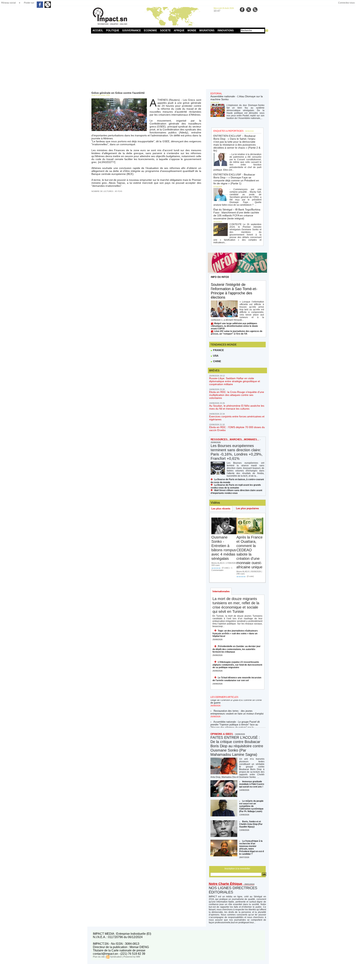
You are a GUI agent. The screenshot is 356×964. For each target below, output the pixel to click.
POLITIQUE (112, 30)
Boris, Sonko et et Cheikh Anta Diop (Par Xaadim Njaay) (251, 824)
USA (215, 355)
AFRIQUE (179, 30)
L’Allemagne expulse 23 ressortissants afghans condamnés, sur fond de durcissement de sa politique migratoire (237, 665)
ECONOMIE (150, 30)
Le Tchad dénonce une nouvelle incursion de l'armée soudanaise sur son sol (236, 679)
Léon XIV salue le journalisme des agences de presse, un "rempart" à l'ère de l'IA (236, 332)
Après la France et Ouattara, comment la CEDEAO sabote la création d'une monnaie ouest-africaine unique (249, 552)
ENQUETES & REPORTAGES (228, 131)
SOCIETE (165, 30)
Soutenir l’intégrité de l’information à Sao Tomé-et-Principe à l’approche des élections (234, 290)
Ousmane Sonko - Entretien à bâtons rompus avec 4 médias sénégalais (223, 548)
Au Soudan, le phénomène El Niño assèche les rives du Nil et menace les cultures (236, 407)
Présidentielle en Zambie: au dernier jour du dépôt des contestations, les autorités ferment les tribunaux (236, 649)
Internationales (221, 591)
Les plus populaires (247, 508)
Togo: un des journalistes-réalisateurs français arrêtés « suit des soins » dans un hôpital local (235, 633)
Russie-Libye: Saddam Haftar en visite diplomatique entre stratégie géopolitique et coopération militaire (234, 381)
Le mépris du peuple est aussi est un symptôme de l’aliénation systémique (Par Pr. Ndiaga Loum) (251, 806)
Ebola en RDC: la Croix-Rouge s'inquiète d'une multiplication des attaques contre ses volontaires (236, 394)
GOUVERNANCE (131, 30)
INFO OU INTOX (220, 277)
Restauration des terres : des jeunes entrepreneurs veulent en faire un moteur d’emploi (236, 707)
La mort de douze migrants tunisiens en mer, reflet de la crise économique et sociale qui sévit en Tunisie (235, 605)
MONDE (191, 30)
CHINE (216, 361)
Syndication (116, 956)
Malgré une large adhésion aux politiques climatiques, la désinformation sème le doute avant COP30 (234, 326)
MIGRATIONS (207, 30)
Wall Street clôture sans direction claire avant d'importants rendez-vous (236, 491)
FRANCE (218, 350)
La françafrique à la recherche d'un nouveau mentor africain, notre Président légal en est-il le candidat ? (251, 847)
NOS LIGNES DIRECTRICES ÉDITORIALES (233, 890)
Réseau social (8, 2)
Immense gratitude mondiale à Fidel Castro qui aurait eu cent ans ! (251, 784)
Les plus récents (220, 508)
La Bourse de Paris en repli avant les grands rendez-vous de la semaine (236, 486)
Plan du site (99, 956)
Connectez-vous (346, 2)
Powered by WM (131, 956)
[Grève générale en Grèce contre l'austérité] (119, 99)
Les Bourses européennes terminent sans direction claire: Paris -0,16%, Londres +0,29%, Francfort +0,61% (237, 452)
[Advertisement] (178, 61)
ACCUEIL (98, 30)
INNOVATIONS (225, 30)
